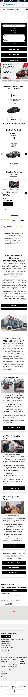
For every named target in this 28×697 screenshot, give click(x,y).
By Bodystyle (14, 28)
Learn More (14, 305)
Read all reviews (22, 219)
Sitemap (16, 687)
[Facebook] (2, 650)
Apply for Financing (14, 546)
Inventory (4, 657)
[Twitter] (5, 650)
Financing (16, 657)
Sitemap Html (20, 687)
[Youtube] (8, 650)
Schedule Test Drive (14, 309)
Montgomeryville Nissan (4, 687)
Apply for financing (14, 540)
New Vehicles (4, 659)
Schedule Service (13, 176)
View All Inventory (13, 135)
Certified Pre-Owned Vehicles (4, 666)
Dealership (23, 657)
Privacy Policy (10, 687)
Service (10, 657)
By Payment (14, 30)
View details (14, 119)
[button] (14, 612)
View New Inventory (14, 427)
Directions (22, 663)
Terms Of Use (13, 687)
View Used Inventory (14, 567)
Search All (14, 32)
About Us (22, 659)
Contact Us (7, 636)
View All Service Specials (13, 174)
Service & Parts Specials (10, 668)
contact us (6, 300)
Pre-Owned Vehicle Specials (4, 675)
